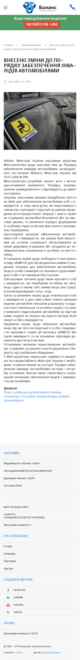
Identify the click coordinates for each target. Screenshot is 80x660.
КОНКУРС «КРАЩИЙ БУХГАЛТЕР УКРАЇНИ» (24, 516)
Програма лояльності (17, 525)
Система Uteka (13, 485)
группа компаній (40, 7)
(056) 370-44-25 (72, 7)
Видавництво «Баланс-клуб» (22, 463)
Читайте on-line (42, 24)
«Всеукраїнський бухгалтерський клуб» (28, 470)
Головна (8, 45)
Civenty (18, 653)
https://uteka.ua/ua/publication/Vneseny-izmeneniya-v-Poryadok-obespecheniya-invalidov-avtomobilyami (37, 396)
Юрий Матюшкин (51, 653)
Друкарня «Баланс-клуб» (19, 478)
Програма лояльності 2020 (21, 633)
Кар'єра (8, 568)
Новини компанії (31, 45)
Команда (9, 553)
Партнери (10, 561)
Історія (8, 546)
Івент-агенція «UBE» (16, 507)
